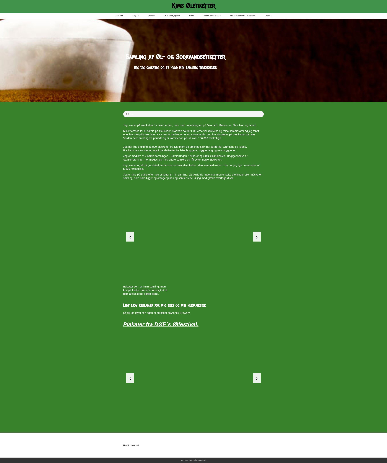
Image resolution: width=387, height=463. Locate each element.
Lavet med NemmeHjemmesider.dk (193, 460)
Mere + (269, 16)
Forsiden (119, 16)
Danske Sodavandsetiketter (242, 16)
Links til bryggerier (172, 16)
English (135, 16)
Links (191, 16)
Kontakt (151, 16)
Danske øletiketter (211, 16)
